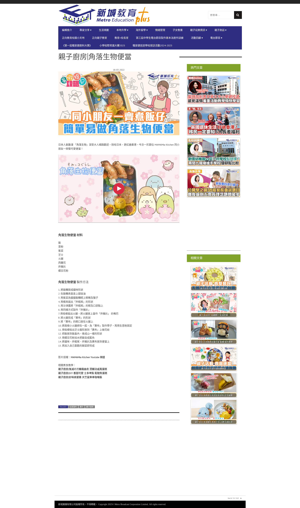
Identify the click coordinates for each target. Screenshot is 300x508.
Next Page (118, 395)
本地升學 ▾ (122, 30)
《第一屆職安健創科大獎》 (77, 45)
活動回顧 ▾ (197, 37)
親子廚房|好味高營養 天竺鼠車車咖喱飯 (80, 377)
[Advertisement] (118, 459)
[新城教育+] (104, 15)
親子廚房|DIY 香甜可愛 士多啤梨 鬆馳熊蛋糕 (82, 373)
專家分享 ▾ (85, 30)
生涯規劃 (104, 30)
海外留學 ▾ (142, 30)
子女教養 (178, 30)
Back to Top (233, 498)
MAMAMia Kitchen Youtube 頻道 (88, 357)
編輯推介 (67, 30)
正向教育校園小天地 (73, 37)
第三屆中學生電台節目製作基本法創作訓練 (159, 37)
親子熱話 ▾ (220, 30)
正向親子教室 (99, 37)
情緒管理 (160, 30)
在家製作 (73, 407)
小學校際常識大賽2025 (112, 45)
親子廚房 (90, 407)
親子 (81, 407)
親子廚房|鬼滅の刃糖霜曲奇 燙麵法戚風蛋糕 (82, 369)
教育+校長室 (121, 37)
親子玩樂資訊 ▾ (198, 30)
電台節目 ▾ (216, 37)
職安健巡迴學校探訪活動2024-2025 (152, 45)
